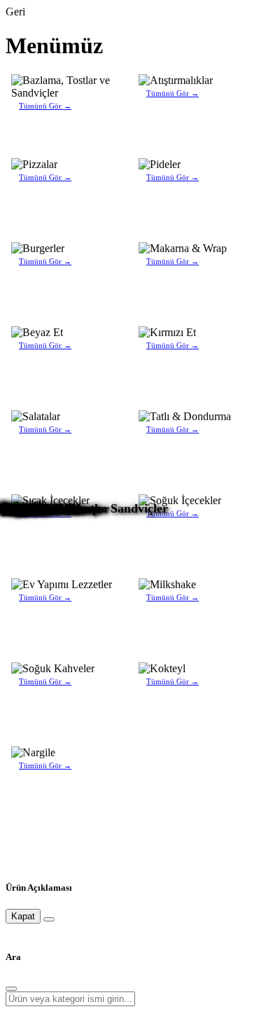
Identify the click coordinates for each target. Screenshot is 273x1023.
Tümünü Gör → (45, 106)
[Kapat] (49, 919)
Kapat (23, 916)
